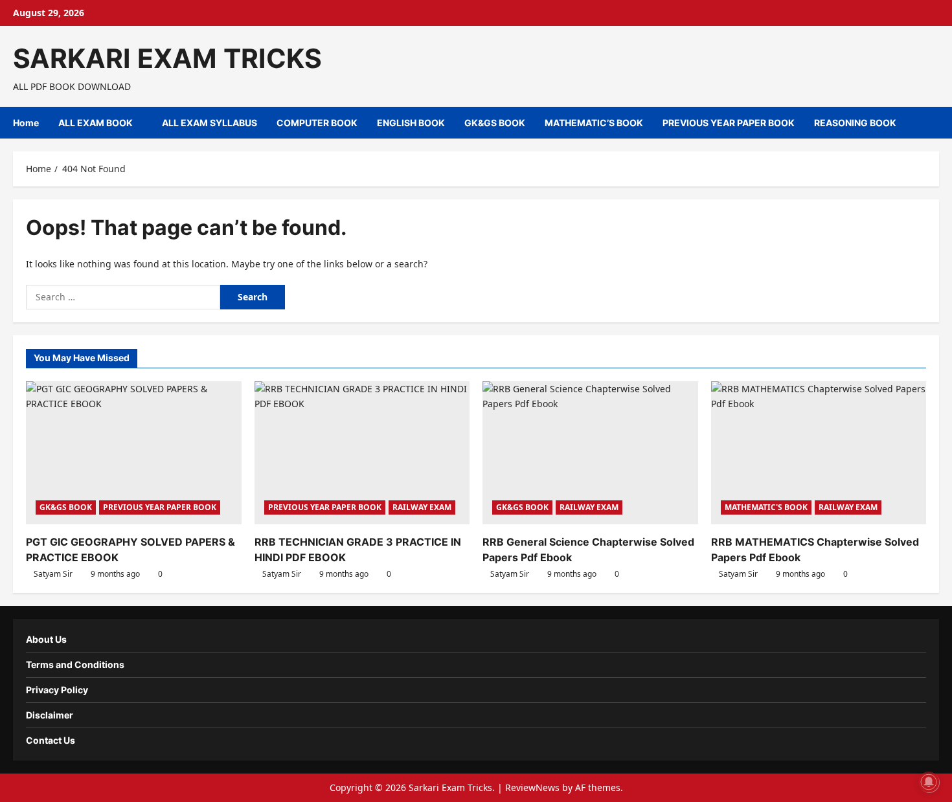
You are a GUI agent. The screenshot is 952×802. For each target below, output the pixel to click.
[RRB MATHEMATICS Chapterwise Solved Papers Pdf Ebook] (819, 453)
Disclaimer (49, 714)
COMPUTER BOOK (317, 122)
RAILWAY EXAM (421, 507)
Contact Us (50, 740)
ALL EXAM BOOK (95, 122)
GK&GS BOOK (494, 122)
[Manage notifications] (928, 782)
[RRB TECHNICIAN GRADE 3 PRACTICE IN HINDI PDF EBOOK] (362, 453)
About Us (46, 639)
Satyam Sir (53, 573)
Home (26, 122)
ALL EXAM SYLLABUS (209, 122)
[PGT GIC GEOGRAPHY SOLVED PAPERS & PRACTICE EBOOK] (134, 453)
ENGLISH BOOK (411, 122)
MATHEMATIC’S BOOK (594, 122)
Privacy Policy (57, 689)
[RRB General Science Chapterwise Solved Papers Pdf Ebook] (590, 453)
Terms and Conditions (75, 664)
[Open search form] (935, 122)
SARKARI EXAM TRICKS (167, 58)
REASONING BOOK (855, 122)
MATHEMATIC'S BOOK (766, 507)
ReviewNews (532, 787)
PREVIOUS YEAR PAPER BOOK (729, 122)
